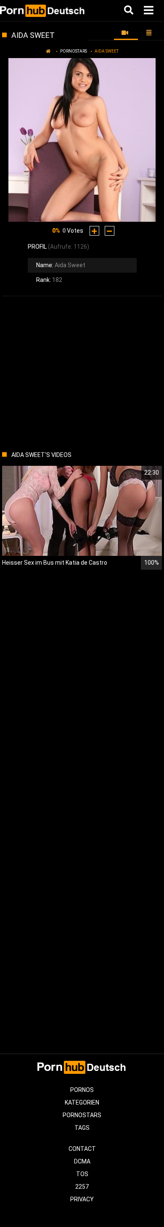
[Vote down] (109, 231)
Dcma (82, 1161)
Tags (82, 1127)
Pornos (82, 1089)
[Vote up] (94, 231)
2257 (82, 1186)
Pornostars (73, 51)
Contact (82, 1148)
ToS (82, 1174)
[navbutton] (150, 10)
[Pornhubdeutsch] (42, 10)
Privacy (82, 1199)
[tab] (126, 33)
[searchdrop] (130, 10)
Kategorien (82, 1102)
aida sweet (107, 51)
